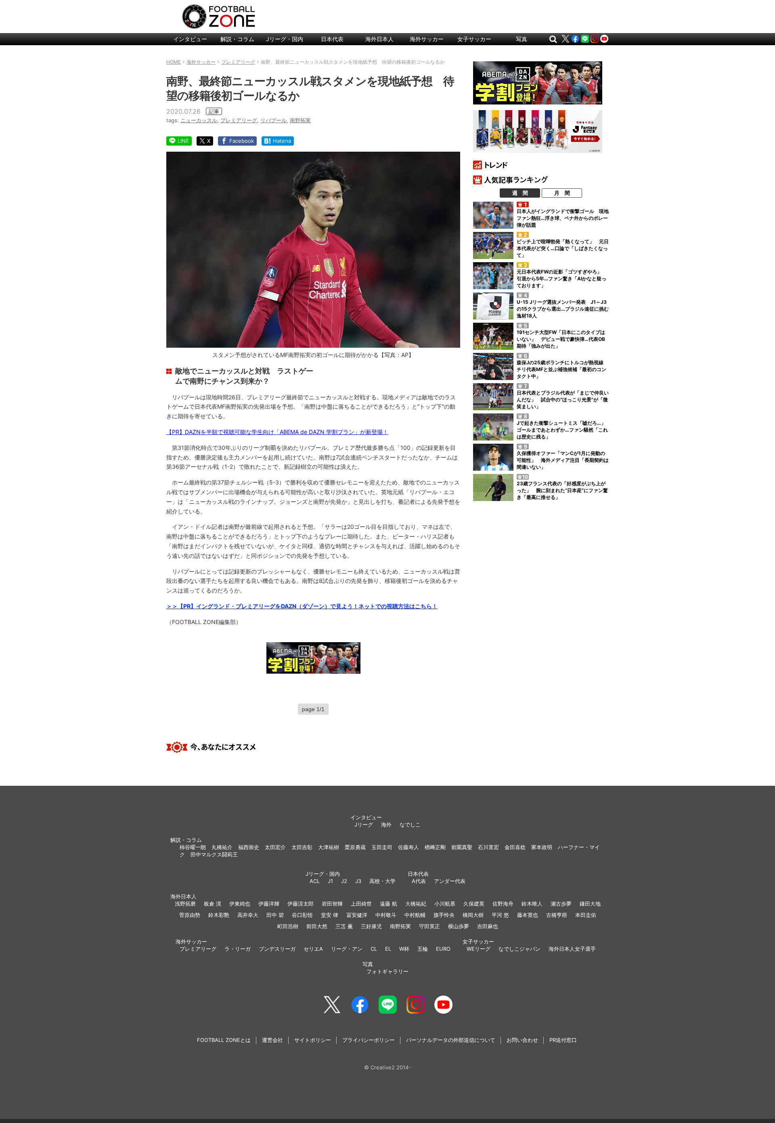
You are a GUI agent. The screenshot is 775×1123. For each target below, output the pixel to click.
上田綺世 (361, 903)
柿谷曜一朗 (193, 847)
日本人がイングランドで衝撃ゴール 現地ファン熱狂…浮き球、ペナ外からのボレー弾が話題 (563, 218)
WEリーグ (478, 949)
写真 (521, 38)
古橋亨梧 (556, 915)
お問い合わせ (522, 1040)
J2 (344, 881)
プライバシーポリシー (368, 1040)
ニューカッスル (198, 120)
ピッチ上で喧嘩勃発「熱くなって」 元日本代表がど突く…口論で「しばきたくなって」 (563, 248)
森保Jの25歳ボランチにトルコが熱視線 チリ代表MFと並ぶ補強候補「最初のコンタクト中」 (562, 369)
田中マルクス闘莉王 (214, 854)
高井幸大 (247, 915)
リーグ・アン (346, 949)
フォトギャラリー (387, 971)
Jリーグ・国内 (284, 38)
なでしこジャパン (519, 949)
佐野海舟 (502, 903)
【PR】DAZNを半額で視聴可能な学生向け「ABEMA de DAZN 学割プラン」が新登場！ (277, 431)
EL (388, 949)
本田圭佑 (585, 915)
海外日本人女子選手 (572, 949)
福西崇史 (248, 847)
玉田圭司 (381, 847)
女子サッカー (474, 38)
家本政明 (541, 847)
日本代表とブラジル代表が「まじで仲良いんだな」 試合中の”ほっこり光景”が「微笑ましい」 (563, 399)
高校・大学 (382, 881)
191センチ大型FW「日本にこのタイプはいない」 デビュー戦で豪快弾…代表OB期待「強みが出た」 (561, 339)
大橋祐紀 (415, 903)
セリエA (313, 949)
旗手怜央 (444, 915)
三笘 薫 (344, 926)
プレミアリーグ (238, 120)
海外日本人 (379, 38)
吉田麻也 (487, 926)
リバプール (273, 120)
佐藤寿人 (408, 847)
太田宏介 (275, 847)
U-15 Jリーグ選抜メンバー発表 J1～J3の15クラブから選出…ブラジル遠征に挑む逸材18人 (563, 309)
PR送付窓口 (563, 1040)
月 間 (562, 193)
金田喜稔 (515, 847)
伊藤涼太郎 (300, 903)
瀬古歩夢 (561, 903)
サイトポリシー (312, 1040)
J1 (330, 881)
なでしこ (410, 824)
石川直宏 (488, 847)
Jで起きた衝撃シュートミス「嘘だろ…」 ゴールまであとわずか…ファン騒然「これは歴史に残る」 (564, 430)
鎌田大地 (590, 903)
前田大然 (316, 926)
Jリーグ (363, 824)
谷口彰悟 (302, 915)
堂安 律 (329, 915)
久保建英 (473, 903)
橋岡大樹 (473, 915)
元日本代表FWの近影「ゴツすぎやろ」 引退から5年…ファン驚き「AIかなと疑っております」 (562, 278)
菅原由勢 (189, 915)
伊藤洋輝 (268, 903)
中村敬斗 (385, 915)
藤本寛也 (527, 915)
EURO (443, 949)
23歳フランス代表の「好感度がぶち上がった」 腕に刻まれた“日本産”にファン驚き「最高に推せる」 (562, 490)
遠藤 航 (388, 903)
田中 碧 (275, 915)
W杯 (404, 949)
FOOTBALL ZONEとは (224, 1040)
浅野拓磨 (185, 903)
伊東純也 (239, 903)
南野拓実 (300, 120)
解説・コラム (237, 38)
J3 (358, 881)
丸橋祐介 (222, 847)
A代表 (419, 881)
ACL (315, 881)
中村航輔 (414, 915)
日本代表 (332, 38)
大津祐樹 (328, 847)
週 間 (520, 193)
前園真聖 (461, 847)
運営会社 (272, 1040)
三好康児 (371, 926)
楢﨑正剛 (435, 847)
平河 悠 (500, 915)
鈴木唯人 (532, 903)
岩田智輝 (332, 903)
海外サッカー (427, 38)
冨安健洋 (356, 915)
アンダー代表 (449, 881)
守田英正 (429, 926)
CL (374, 949)
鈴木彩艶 (218, 915)
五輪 (422, 949)
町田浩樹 (287, 926)
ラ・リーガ (237, 949)
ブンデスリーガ (277, 949)
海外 (386, 824)
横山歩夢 (458, 926)
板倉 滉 (212, 903)
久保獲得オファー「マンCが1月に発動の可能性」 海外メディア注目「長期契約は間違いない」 (563, 460)
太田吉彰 (301, 847)
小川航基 (444, 903)
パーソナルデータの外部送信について (450, 1040)
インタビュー (190, 38)
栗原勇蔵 (355, 847)
